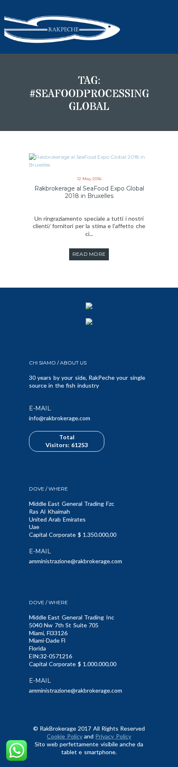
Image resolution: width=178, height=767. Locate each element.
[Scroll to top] (165, 758)
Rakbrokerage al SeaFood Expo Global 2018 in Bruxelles (89, 192)
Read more (89, 254)
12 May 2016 (89, 178)
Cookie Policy (64, 736)
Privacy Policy (113, 736)
